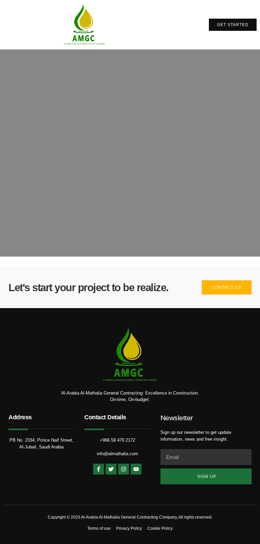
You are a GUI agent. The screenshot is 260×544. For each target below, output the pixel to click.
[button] (184, 25)
